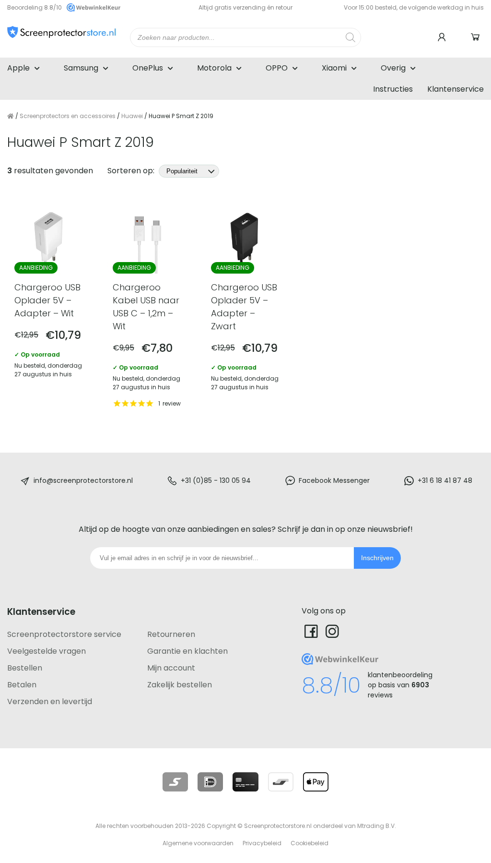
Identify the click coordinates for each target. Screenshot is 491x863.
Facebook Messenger (334, 480)
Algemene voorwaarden (198, 843)
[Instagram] (332, 630)
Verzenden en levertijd (49, 701)
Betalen (21, 684)
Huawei (132, 116)
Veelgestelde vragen (46, 651)
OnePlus (147, 67)
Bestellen (24, 667)
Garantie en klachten (187, 651)
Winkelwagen (476, 37)
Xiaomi (334, 67)
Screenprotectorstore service (64, 634)
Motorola (214, 67)
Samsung (81, 67)
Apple (18, 67)
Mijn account (171, 667)
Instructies (393, 89)
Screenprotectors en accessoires (68, 116)
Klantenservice (455, 89)
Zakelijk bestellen (179, 684)
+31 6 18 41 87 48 (445, 480)
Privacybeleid (262, 843)
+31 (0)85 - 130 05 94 (216, 480)
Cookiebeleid (309, 843)
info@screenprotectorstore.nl (83, 480)
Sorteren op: (131, 170)
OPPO (277, 67)
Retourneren (171, 634)
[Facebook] (311, 630)
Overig (393, 67)
